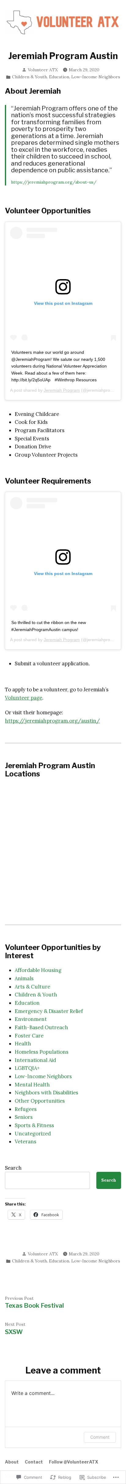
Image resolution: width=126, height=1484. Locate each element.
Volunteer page (23, 697)
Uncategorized (33, 1133)
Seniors (24, 1117)
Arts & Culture (32, 986)
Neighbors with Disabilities (46, 1092)
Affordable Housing (38, 970)
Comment (99, 1437)
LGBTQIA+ (27, 1068)
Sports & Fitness (34, 1125)
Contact (34, 1462)
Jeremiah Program (62, 390)
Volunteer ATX (43, 70)
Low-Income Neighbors (95, 77)
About (12, 1462)
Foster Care (29, 1035)
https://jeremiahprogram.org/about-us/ (54, 182)
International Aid (35, 1060)
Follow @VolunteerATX (73, 1462)
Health (23, 1043)
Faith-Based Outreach (41, 1027)
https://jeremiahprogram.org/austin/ (52, 720)
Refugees (26, 1109)
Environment (31, 1019)
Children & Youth (29, 77)
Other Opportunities (40, 1100)
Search (13, 1167)
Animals (24, 978)
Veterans (25, 1141)
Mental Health (32, 1084)
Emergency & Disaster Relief (49, 1011)
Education (59, 77)
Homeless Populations (42, 1052)
